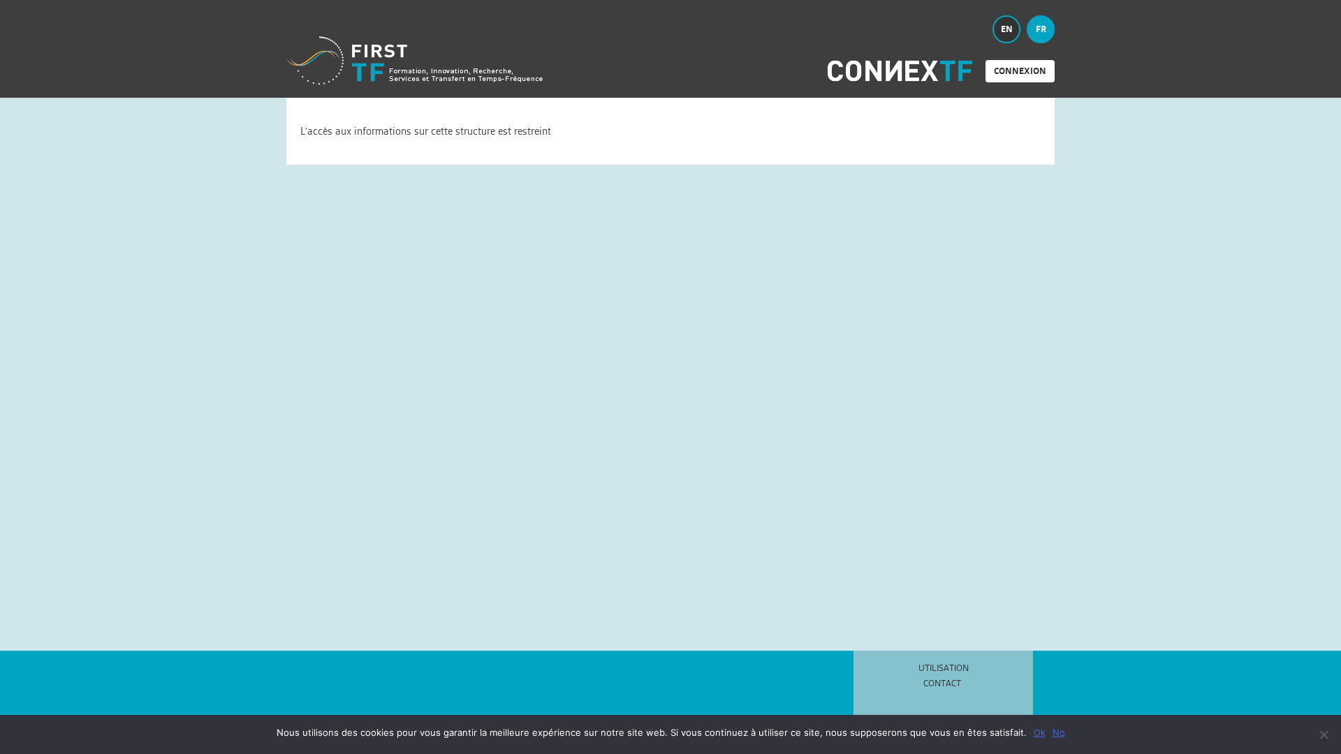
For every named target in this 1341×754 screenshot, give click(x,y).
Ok (1040, 732)
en (1007, 29)
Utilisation (943, 668)
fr (1041, 29)
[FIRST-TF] (414, 60)
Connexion (1020, 71)
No (1059, 732)
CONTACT (942, 683)
